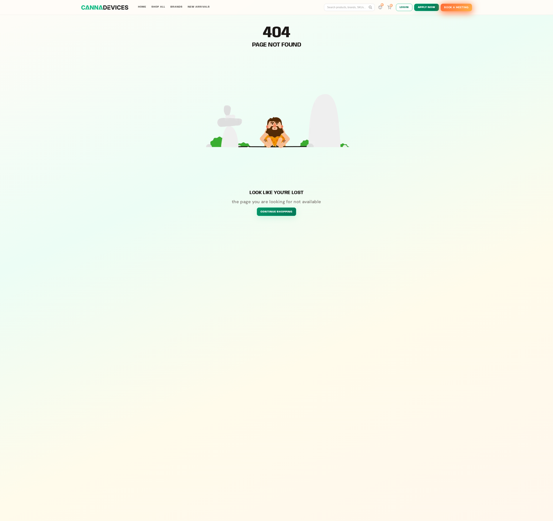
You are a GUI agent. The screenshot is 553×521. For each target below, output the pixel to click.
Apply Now (426, 7)
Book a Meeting (456, 7)
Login (404, 7)
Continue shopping (276, 211)
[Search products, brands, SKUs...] (370, 7)
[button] (389, 7)
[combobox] (347, 7)
